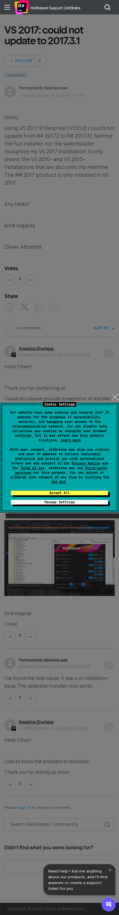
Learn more (71, 440)
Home (21, 7)
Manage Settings (59, 502)
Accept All (59, 493)
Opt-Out (58, 482)
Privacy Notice (86, 463)
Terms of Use (32, 468)
